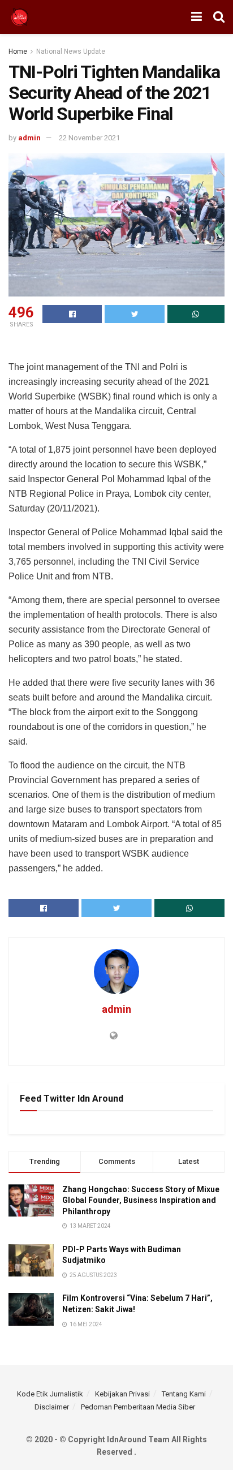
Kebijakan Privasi (122, 1394)
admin (29, 138)
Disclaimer (51, 1407)
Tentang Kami (184, 1394)
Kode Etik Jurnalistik (50, 1394)
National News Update (70, 51)
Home (17, 51)
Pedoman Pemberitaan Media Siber (138, 1407)
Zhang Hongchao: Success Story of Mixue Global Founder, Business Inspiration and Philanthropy (140, 1200)
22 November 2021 (89, 138)
